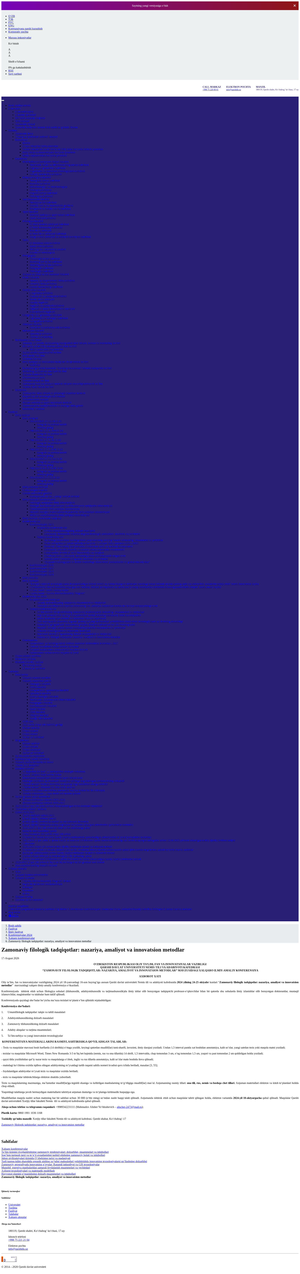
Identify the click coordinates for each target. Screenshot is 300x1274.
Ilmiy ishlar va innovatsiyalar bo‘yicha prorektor (49, 152)
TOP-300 (28, 721)
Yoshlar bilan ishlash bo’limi (38, 386)
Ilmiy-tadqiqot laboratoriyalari (39, 499)
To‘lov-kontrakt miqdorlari (29, 755)
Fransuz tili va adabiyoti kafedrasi (48, 296)
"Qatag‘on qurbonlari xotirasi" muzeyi (36, 136)
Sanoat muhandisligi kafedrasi (46, 286)
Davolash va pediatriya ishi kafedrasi (50, 327)
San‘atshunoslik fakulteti (36, 199)
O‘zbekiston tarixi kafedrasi (45, 242)
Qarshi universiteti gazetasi (37, 493)
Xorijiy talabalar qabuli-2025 (38, 815)
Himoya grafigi (45, 427)
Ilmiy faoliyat (22, 414)
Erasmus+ (28, 890)
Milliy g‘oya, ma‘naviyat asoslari (48, 249)
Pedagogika (29, 255)
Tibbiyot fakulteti (32, 324)
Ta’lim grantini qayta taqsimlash (32, 796)
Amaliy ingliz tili (39, 302)
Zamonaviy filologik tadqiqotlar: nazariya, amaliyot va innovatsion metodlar (78, 637)
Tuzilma (12, 130)
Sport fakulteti (30, 211)
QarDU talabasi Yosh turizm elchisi (42, 774)
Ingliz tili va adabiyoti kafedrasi (47, 305)
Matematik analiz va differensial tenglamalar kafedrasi (59, 164)
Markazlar (20, 389)
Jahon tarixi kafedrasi (41, 246)
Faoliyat (12, 411)
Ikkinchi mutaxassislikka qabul (39, 830)
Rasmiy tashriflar (142, 909)
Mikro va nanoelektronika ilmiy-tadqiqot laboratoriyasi (59, 515)
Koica (26, 893)
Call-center (29, 843)
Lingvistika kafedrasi (41, 293)
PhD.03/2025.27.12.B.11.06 (45, 440)
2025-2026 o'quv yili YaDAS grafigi (42, 724)
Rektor (26, 142)
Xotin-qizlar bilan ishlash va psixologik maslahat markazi (54, 393)
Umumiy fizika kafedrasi (43, 283)
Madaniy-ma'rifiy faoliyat (29, 662)
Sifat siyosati (22, 121)
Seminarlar (108, 909)
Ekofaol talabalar (24, 768)
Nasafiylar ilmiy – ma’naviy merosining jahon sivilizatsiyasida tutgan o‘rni (84, 555)
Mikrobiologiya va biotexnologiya (48, 186)
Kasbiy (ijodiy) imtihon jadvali (39, 818)
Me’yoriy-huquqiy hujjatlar (30, 117)
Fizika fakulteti (31, 277)
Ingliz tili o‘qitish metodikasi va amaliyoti (52, 308)
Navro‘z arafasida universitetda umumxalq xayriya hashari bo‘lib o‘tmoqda (64, 790)
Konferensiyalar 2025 (41, 524)
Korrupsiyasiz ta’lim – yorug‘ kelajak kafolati (54, 496)
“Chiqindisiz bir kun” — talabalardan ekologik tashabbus (54, 771)
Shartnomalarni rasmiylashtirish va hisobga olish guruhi (53, 405)
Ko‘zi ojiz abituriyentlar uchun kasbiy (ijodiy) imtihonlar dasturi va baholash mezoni (69, 852)
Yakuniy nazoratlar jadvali (37, 680)
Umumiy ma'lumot (25, 114)
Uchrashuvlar (75, 909)
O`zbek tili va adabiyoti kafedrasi (48, 233)
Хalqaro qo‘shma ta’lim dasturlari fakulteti (46, 274)
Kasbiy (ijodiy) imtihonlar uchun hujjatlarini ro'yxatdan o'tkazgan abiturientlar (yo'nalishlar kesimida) (78, 824)
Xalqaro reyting (23, 896)
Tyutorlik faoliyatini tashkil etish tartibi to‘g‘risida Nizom (46, 127)
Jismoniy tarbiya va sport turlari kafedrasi (52, 214)
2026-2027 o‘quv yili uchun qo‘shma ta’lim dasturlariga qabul (56, 827)
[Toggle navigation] (2, 100)
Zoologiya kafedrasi (41, 189)
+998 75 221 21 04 (18, 1239)
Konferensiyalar (31, 521)
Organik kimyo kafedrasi (43, 192)
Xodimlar (35, 364)
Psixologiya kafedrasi (41, 271)
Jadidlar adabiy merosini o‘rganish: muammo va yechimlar (76, 558)
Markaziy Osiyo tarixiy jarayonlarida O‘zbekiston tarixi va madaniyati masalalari (88, 546)
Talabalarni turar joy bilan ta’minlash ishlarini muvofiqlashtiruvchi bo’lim (62, 383)
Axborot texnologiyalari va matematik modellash (63, 630)
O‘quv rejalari (30, 730)
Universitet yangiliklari (20, 909)
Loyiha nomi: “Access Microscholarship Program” (57, 593)
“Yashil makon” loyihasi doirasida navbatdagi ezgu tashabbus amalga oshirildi (65, 784)
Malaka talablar (31, 727)
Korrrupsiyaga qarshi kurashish (32, 758)
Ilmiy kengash (30, 418)
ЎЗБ (10, 19)
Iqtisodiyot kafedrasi (41, 333)
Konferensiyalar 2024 (34, 596)
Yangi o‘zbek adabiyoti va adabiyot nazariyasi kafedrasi (60, 236)
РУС (11, 22)
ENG (11, 25)
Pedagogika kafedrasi (41, 268)
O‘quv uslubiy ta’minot (28, 655)
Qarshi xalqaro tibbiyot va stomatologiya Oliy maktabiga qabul (57, 855)
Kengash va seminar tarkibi (52, 424)
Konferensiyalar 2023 (41, 571)
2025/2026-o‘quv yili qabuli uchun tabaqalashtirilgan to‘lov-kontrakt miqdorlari (58, 805)
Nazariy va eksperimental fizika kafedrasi (52, 280)
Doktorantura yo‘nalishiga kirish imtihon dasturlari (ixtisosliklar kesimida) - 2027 (74, 643)
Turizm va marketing (41, 336)
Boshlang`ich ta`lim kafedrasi (46, 261)
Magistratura (22, 740)
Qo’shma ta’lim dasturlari (29, 899)
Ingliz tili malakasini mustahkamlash (42, 884)
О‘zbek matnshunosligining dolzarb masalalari (69, 530)
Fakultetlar (21, 158)
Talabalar (13, 671)
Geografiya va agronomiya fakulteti (42, 314)
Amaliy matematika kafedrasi (46, 174)
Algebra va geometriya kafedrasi (47, 167)
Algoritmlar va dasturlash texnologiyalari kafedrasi (57, 171)
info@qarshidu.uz (233, 89)
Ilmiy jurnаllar (30, 577)
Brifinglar (157, 909)
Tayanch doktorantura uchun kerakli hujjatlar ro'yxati (59, 649)
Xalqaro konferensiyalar (50, 536)
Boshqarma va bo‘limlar (28, 339)
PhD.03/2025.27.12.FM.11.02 (46, 449)
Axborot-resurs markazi (35, 399)
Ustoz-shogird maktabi (35, 490)
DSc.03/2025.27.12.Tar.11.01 (46, 458)
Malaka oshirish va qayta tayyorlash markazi (47, 402)
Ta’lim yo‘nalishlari (33, 737)
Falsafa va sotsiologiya (42, 252)
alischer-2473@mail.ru (129, 1106)
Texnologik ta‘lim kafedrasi (45, 258)
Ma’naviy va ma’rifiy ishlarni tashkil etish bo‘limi (50, 346)
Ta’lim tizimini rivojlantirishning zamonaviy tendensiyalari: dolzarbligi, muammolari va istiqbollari (90, 612)
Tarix (25, 239)
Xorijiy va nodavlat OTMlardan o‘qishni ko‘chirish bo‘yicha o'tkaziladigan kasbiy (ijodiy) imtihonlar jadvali (82, 859)
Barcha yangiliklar (18, 905)
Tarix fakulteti (37, 712)
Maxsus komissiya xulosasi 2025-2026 (44, 799)
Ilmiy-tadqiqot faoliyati (35, 486)
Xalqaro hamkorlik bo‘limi (37, 374)
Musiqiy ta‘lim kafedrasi (43, 202)
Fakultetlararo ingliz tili (42, 311)
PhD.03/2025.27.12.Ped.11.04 (46, 430)
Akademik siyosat (25, 124)
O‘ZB (11, 16)
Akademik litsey (24, 133)
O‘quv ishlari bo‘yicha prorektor (40, 146)
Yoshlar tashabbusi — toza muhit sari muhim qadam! (51, 793)
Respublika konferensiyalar (52, 527)
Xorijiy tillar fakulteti (34, 289)
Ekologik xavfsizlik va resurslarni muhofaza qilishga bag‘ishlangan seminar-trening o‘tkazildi (73, 780)
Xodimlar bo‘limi (32, 358)
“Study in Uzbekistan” (27, 765)
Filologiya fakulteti (33, 221)
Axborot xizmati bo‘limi (36, 380)
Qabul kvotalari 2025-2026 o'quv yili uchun (47, 834)
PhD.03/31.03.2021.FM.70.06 (46, 468)
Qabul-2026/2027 (25, 812)
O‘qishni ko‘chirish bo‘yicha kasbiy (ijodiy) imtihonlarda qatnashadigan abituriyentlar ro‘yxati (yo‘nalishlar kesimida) (87, 837)
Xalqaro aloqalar (17, 868)
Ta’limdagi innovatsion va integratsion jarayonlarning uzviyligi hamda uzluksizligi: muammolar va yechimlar (103, 540)
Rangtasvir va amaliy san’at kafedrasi (50, 208)
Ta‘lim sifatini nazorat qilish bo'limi (42, 352)
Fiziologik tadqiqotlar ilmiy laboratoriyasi (52, 502)
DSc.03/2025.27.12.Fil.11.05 (46, 421)
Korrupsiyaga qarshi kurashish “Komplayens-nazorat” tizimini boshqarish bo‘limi (67, 368)
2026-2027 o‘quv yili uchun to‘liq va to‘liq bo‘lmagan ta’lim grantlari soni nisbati (59, 862)
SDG (18, 871)
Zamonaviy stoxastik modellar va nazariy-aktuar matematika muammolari (84, 549)
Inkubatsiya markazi (34, 408)
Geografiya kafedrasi (41, 321)
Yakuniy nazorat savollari (36, 677)
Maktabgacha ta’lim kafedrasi (46, 264)
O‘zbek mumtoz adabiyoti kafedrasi (49, 224)
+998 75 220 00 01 (210, 89)
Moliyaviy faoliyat (25, 658)
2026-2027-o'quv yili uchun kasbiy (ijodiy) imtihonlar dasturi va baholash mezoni (67, 846)
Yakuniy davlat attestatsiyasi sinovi (34, 762)
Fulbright (28, 887)
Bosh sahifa (19, 105)
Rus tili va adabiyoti (41, 230)
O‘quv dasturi (30, 733)
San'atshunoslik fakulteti (43, 705)
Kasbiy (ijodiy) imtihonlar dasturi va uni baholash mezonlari (55, 821)
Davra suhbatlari (123, 909)
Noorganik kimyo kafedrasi (45, 180)
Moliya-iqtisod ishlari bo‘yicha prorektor (45, 155)
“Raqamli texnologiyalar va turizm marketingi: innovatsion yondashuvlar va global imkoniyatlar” (97, 561)
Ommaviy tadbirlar (44, 909)
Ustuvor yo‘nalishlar (34, 668)
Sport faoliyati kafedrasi (43, 217)
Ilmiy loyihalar (31, 580)
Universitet (14, 108)
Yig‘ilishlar (61, 909)
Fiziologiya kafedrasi (41, 196)
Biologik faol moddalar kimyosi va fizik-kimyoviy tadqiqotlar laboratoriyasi (71, 505)
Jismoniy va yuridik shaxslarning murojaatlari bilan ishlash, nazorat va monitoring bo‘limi (71, 343)
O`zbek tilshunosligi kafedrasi (46, 227)
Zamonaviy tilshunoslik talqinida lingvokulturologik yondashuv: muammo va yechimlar (92, 533)
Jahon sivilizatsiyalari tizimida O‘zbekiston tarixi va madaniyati (71, 618)
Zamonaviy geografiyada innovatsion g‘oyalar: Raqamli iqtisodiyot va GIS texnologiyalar (86, 624)
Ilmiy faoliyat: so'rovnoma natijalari (42, 518)
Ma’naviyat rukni (32, 665)
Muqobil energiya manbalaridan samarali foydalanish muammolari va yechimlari (81, 627)
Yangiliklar (14, 902)
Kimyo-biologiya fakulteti (37, 177)
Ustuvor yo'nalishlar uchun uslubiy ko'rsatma (54, 646)
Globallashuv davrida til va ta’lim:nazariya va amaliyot (74, 552)
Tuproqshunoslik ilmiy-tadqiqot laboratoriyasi (55, 508)
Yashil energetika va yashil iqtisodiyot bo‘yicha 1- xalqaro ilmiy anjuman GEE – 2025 (91, 543)
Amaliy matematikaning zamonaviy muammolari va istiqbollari (71, 602)
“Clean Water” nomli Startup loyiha (49, 590)
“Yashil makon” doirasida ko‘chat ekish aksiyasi (49, 787)
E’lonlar (168, 909)
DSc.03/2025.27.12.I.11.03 (45, 477)
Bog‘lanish (14, 912)
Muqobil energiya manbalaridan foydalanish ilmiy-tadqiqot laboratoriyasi (69, 511)
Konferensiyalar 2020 (41, 574)
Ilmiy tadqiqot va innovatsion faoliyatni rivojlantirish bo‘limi (55, 361)
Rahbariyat (21, 139)
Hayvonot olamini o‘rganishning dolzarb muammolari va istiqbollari (74, 633)
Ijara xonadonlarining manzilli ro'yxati (36, 865)
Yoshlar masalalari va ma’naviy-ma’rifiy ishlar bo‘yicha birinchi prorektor (63, 149)
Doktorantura (30, 640)
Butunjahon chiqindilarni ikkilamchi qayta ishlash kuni (52, 777)
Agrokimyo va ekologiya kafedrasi (49, 318)
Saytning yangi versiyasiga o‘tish (150, 5)
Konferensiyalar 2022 (41, 568)
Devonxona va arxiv (34, 377)
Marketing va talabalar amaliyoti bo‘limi (44, 371)
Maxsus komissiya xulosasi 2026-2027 (44, 802)
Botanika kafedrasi (40, 183)
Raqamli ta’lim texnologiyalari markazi (44, 396)
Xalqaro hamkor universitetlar (31, 874)
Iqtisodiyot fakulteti (33, 330)
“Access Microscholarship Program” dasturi (46, 880)
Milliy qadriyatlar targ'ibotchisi (46, 349)
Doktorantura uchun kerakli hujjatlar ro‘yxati (54, 652)
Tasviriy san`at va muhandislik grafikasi (51, 205)
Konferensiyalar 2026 (41, 565)
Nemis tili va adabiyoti (42, 299)
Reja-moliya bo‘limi (33, 355)
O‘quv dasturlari (31, 749)
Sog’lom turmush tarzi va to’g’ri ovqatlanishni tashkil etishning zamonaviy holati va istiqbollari (89, 615)
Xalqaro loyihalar (24, 877)
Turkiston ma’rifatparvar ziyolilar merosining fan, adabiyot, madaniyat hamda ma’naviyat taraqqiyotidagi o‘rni (97, 605)
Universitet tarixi (24, 111)
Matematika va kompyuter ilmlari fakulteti (45, 161)
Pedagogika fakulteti (41, 702)
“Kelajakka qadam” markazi (30, 809)
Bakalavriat (21, 674)
